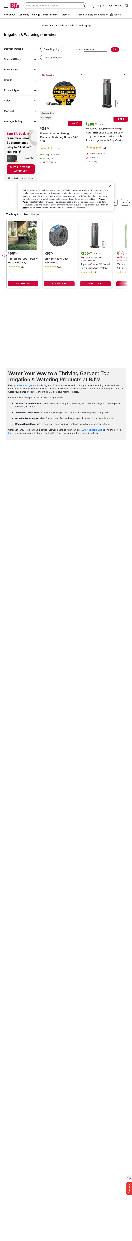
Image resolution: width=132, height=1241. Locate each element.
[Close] (109, 186)
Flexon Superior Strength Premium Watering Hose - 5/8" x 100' (60, 137)
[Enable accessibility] (129, 1178)
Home (44, 25)
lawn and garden (27, 385)
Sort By (78, 49)
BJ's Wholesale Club (92, 429)
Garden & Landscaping (79, 25)
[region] (66, 196)
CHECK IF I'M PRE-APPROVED (20, 169)
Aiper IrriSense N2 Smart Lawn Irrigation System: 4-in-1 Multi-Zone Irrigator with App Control (105, 136)
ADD (76, 123)
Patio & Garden (57, 25)
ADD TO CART (23, 283)
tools (10, 433)
